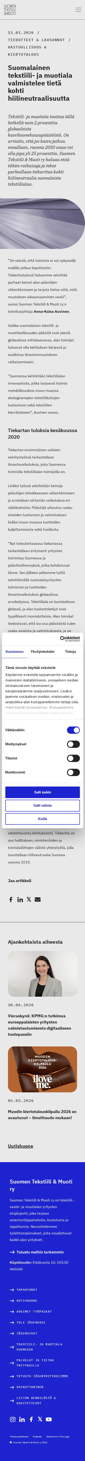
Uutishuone (20, 1146)
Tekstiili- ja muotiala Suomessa (39, 1347)
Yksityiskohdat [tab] (42, 651)
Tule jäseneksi (31, 1322)
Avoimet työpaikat (34, 1311)
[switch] (73, 744)
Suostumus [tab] (14, 651)
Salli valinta (43, 806)
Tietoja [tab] (70, 651)
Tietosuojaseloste (19, 1436)
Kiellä (42, 819)
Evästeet (37, 1436)
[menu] (78, 10)
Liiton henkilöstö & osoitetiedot (36, 1400)
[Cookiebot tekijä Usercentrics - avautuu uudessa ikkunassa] (60, 639)
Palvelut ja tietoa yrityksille (35, 1363)
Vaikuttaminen (30, 1387)
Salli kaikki (42, 792)
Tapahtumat (27, 1290)
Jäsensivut (27, 1333)
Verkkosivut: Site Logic (58, 1436)
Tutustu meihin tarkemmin (40, 1252)
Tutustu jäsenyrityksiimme (42, 1376)
